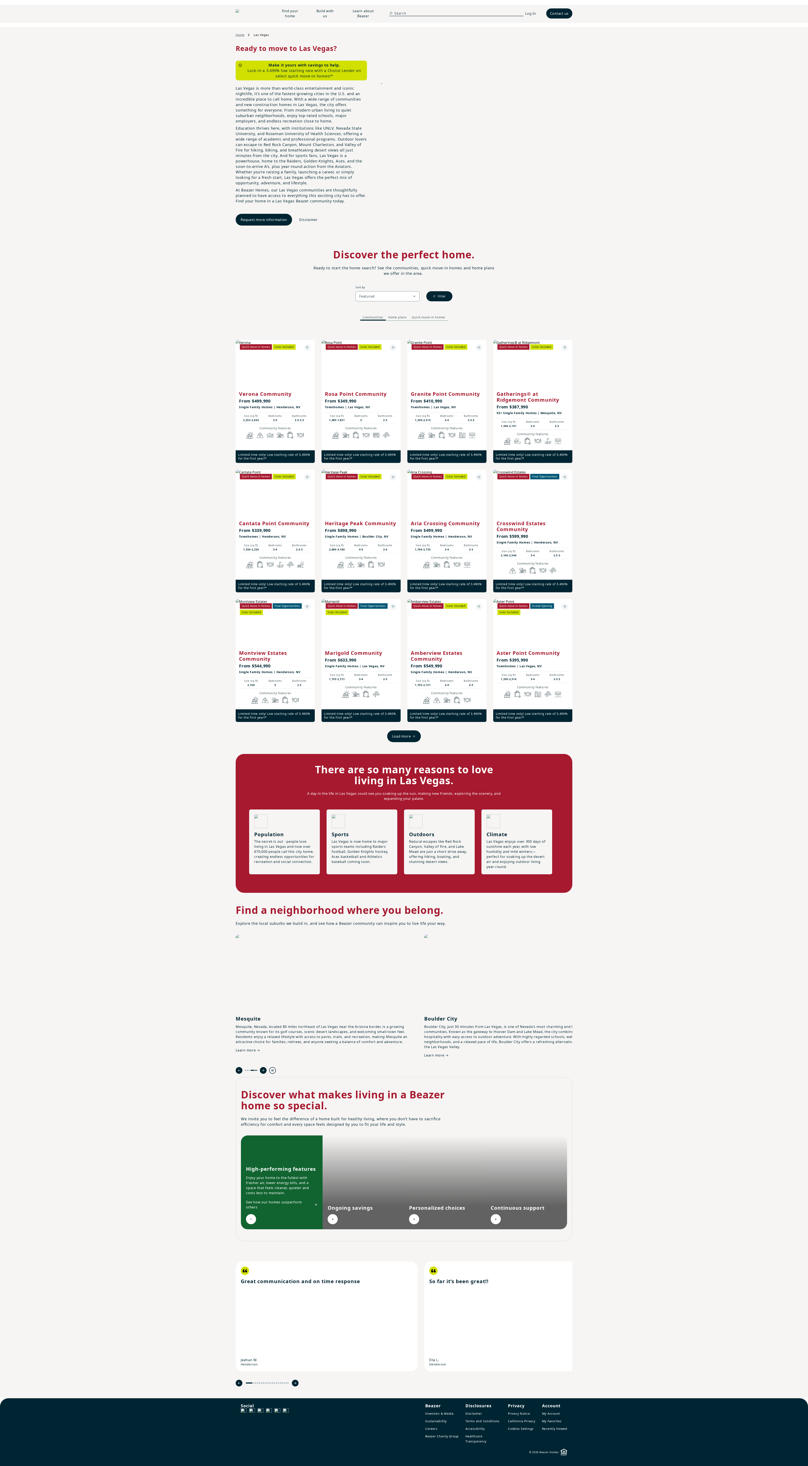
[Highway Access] (386, 435)
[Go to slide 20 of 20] (287, 1383)
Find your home (290, 13)
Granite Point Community (445, 393)
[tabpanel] (404, 537)
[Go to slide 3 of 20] (255, 1383)
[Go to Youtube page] (277, 1411)
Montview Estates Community (263, 655)
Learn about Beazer (363, 13)
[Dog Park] (472, 435)
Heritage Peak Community (360, 523)
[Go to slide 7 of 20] (263, 1383)
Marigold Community (353, 652)
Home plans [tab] (397, 317)
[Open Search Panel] (391, 13)
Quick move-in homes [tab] (428, 317)
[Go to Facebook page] (244, 1411)
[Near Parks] (280, 435)
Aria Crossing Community (445, 523)
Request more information (264, 219)
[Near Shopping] (290, 435)
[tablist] (404, 317)
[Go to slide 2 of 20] (253, 1383)
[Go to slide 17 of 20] (282, 1383)
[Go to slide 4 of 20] (257, 1383)
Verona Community (265, 393)
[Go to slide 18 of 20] (284, 1383)
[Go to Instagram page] (252, 1411)
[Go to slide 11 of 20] (270, 1383)
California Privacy (521, 1421)
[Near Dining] (300, 435)
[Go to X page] (269, 1411)
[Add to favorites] (307, 347)
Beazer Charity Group (442, 1436)
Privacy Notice (519, 1413)
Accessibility (475, 1429)
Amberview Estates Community (436, 655)
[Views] (260, 435)
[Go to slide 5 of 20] (259, 1383)
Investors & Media (439, 1413)
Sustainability (436, 1421)
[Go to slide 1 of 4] (248, 1070)
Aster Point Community (528, 652)
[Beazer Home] (251, 13)
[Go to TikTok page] (260, 1411)
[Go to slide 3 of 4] (254, 1070)
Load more (401, 736)
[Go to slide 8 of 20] (265, 1383)
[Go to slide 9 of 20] (267, 1383)
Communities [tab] (373, 317)
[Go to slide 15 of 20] (278, 1383)
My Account (551, 1413)
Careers (431, 1429)
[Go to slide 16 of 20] (280, 1383)
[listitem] (326, 1316)
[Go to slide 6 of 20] (261, 1383)
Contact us (559, 13)
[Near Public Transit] (376, 435)
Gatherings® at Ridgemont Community (528, 396)
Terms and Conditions (482, 1421)
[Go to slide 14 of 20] (276, 1383)
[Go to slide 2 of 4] (253, 1070)
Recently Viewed (554, 1429)
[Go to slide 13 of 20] (274, 1383)
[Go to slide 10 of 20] (269, 1383)
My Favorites (552, 1421)
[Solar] (250, 435)
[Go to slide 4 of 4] (256, 1070)
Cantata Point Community (274, 523)
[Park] (300, 564)
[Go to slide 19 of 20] (286, 1383)
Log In (530, 13)
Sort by (360, 287)
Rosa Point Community (356, 393)
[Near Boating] (270, 435)
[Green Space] (517, 441)
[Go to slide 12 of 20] (272, 1383)
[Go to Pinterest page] (286, 1411)
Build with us (325, 13)
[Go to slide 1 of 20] (249, 1383)
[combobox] (388, 296)
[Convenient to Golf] (548, 441)
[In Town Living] (462, 435)
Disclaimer (308, 219)
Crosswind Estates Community (521, 526)
